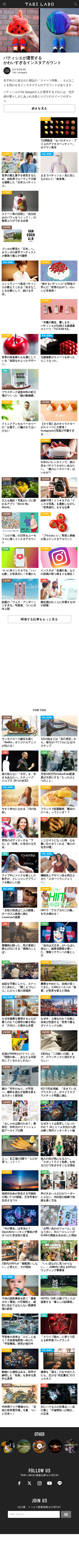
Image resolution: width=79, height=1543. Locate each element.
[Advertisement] (39, 668)
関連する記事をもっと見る (39, 619)
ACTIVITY (45, 119)
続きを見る (39, 108)
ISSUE (5, 549)
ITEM (5, 371)
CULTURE (6, 227)
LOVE (44, 581)
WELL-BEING (47, 154)
